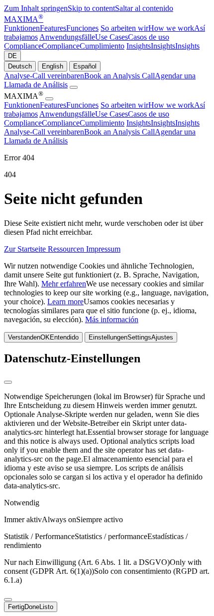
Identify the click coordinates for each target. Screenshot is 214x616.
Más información (111, 319)
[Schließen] (8, 382)
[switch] (8, 599)
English (52, 66)
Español (85, 66)
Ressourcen (67, 249)
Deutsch (20, 66)
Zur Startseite (26, 249)
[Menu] (74, 87)
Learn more (65, 301)
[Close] (49, 98)
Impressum (103, 249)
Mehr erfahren (63, 283)
